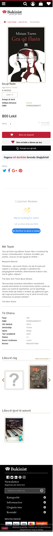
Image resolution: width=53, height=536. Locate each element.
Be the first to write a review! (26, 231)
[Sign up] (41, 490)
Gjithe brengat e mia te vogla (14, 445)
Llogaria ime (14, 507)
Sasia (4, 124)
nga (3, 88)
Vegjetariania (14, 392)
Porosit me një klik (28, 148)
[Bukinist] (12, 13)
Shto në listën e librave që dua (29, 142)
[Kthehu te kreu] (4, 22)
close (5, 528)
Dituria (29, 103)
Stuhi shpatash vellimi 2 (38, 393)
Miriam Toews (11, 88)
